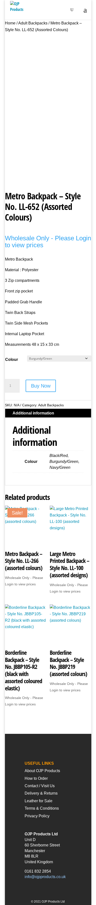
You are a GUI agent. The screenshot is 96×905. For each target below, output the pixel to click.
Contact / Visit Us (40, 786)
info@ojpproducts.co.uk (45, 877)
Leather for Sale (38, 801)
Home (10, 23)
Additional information (33, 413)
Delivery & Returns (41, 793)
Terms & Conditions (42, 808)
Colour (11, 359)
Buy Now (40, 386)
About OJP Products (42, 771)
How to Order (36, 778)
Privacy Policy (37, 816)
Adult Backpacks (33, 23)
